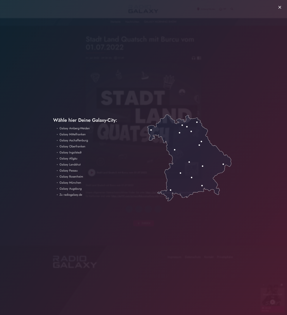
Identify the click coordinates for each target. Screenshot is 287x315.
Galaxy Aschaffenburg (74, 140)
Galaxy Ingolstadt (71, 152)
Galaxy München (70, 182)
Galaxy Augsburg (71, 188)
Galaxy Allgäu (68, 158)
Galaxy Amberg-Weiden (75, 128)
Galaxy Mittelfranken (73, 134)
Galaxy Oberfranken (72, 146)
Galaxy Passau (69, 170)
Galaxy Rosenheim (71, 176)
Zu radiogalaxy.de (71, 194)
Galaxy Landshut (70, 164)
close (279, 7)
